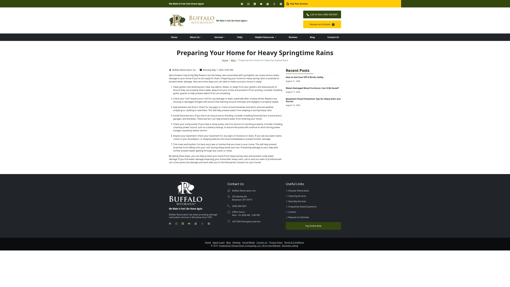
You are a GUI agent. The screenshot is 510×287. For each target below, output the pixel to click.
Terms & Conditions (294, 242)
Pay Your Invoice (299, 3)
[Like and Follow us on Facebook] (242, 3)
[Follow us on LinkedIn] (255, 3)
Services (218, 37)
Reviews (293, 37)
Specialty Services (297, 201)
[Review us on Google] (267, 3)
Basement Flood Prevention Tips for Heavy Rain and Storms (313, 100)
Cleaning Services (297, 196)
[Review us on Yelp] (274, 3)
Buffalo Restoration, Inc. (184, 69)
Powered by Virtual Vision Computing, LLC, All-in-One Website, (250, 245)
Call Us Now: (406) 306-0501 (324, 14)
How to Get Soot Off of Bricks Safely (304, 77)
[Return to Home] (226, 20)
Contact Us (333, 37)
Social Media (248, 242)
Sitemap (236, 242)
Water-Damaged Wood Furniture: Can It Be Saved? (312, 88)
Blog (312, 37)
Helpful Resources (265, 37)
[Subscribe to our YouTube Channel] (261, 3)
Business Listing (290, 245)
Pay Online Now (313, 225)
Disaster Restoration (298, 190)
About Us (195, 37)
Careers (292, 211)
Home (174, 37)
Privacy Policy (276, 242)
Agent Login (219, 242)
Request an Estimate (320, 24)
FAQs (240, 37)
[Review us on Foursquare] (281, 3)
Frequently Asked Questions (302, 206)
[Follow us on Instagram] (248, 3)
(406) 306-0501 (239, 206)
